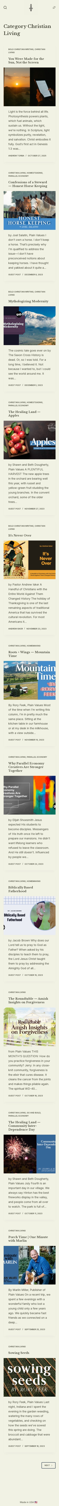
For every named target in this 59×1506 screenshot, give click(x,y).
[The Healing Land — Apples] (30, 440)
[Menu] (54, 7)
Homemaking (33, 646)
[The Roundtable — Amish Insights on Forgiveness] (30, 1026)
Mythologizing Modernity (28, 301)
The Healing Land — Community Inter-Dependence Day (24, 1126)
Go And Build (33, 1113)
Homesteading (34, 173)
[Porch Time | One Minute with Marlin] (30, 1265)
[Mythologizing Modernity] (30, 325)
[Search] (5, 7)
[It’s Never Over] (30, 560)
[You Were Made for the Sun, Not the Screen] (30, 86)
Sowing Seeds (18, 1353)
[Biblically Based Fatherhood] (30, 915)
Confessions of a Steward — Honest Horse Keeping (27, 184)
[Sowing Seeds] (30, 1377)
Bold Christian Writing (21, 49)
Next (47, 1465)
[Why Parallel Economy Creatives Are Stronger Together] (30, 795)
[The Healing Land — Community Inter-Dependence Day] (30, 1154)
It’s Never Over (19, 535)
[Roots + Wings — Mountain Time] (30, 680)
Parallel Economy (18, 176)
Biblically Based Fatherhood (20, 889)
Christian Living (17, 173)
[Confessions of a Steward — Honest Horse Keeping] (30, 210)
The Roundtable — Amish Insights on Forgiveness (28, 1000)
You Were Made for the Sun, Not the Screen (26, 60)
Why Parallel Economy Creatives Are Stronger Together (26, 767)
